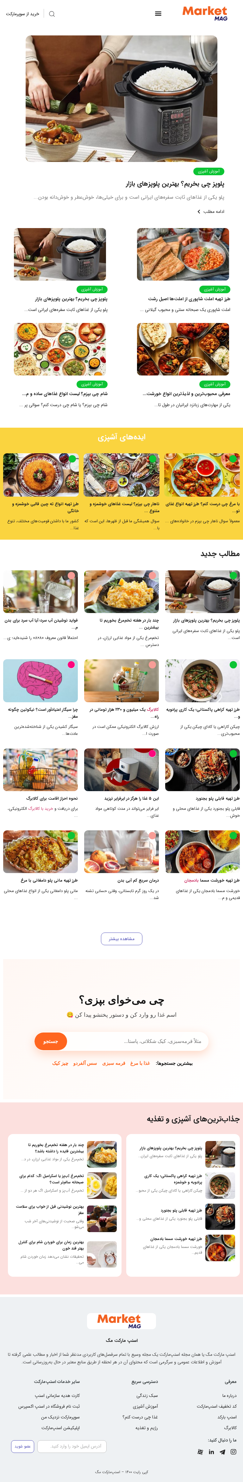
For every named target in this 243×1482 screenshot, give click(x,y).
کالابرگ (153, 709)
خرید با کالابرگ (40, 808)
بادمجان (191, 880)
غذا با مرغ (140, 1063)
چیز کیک (60, 1063)
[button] (158, 13)
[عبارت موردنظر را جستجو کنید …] (52, 15)
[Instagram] (233, 1452)
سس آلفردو (85, 1063)
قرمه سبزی (113, 1063)
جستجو (50, 1041)
